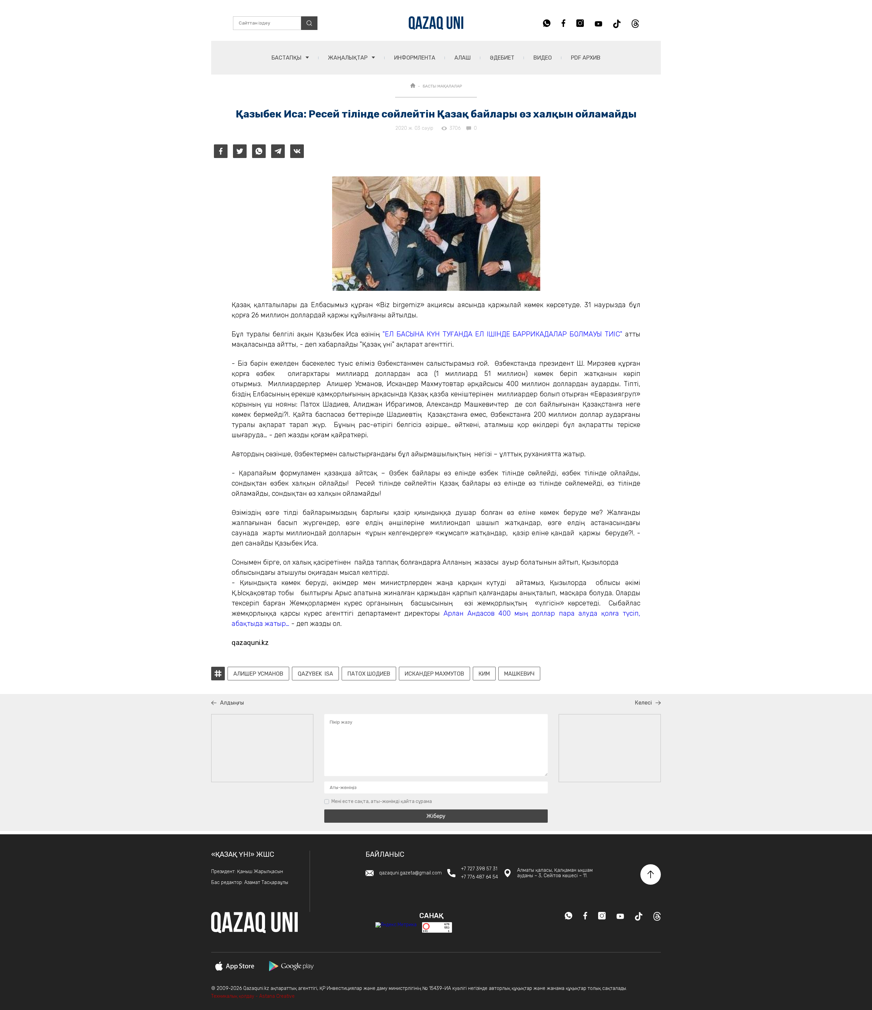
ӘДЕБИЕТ (502, 57)
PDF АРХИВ (586, 57)
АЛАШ (462, 57)
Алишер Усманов (258, 674)
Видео (542, 57)
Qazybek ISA (315, 674)
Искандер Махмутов (434, 674)
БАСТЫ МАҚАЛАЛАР (442, 86)
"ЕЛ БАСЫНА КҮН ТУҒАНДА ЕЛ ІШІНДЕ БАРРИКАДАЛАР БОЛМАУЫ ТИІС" (502, 334)
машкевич (519, 674)
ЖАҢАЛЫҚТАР (348, 57)
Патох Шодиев (368, 674)
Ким (484, 674)
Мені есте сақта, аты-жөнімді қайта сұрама (381, 801)
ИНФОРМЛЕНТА (414, 57)
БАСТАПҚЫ (287, 57)
